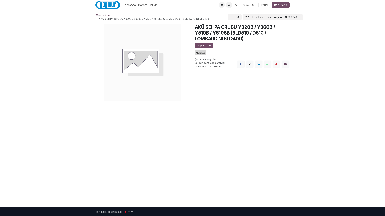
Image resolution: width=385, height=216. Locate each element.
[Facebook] (240, 64)
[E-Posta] (285, 64)
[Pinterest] (276, 64)
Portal (264, 4)
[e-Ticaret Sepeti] (222, 5)
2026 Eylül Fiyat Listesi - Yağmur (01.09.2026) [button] (272, 17)
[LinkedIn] (258, 64)
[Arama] (238, 17)
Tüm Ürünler (102, 15)
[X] (249, 64)
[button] (229, 5)
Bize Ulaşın (280, 4)
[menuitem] (130, 5)
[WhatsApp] (267, 64)
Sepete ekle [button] (204, 45)
